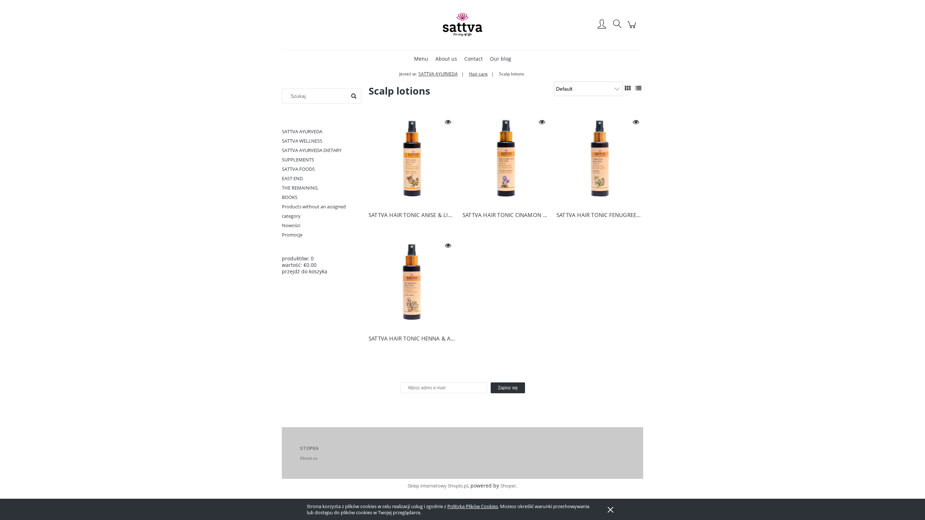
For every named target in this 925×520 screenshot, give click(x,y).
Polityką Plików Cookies (472, 506)
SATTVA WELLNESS (302, 141)
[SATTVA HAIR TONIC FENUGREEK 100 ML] (599, 160)
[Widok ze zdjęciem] (628, 88)
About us (309, 458)
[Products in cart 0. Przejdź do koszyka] (633, 28)
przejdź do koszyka (304, 271)
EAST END (292, 178)
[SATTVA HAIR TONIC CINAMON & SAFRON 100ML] (505, 160)
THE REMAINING (300, 188)
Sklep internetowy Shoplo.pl (438, 485)
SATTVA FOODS (298, 169)
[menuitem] (421, 59)
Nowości (291, 225)
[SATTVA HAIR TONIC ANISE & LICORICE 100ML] (412, 160)
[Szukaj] (354, 96)
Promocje (292, 234)
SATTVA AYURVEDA (302, 131)
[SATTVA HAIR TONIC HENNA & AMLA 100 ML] (412, 283)
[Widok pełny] (638, 88)
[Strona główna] (462, 24)
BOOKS (289, 197)
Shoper (508, 485)
